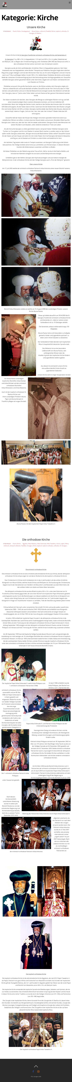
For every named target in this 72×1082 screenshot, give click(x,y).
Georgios (29, 546)
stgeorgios (7, 31)
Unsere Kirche (36, 27)
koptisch (58, 31)
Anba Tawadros (51, 543)
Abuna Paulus (35, 31)
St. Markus (38, 33)
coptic (62, 543)
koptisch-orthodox (47, 546)
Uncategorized (25, 31)
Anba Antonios (32, 543)
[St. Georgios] (4, 6)
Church (15, 31)
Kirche (19, 31)
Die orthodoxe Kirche (36, 539)
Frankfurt (48, 31)
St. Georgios (63, 546)
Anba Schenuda (41, 543)
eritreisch (42, 31)
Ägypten (25, 543)
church (58, 543)
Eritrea (67, 543)
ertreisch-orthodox (15, 546)
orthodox (64, 31)
